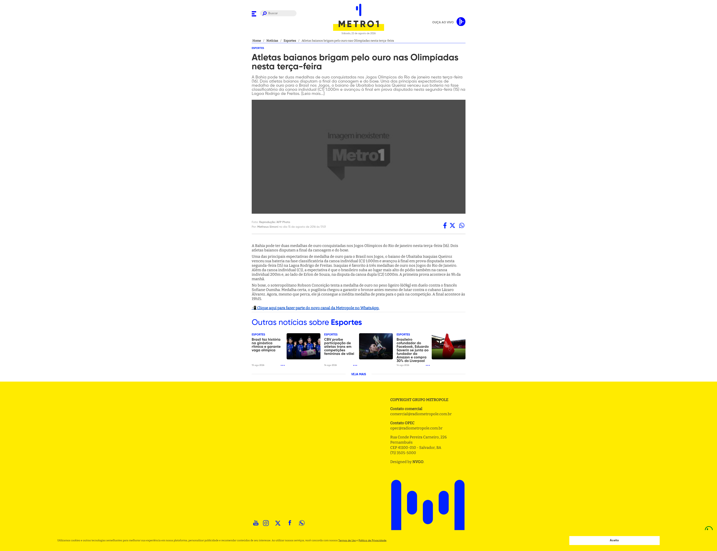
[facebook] (445, 225)
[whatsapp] (461, 225)
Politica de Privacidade (372, 540)
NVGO (417, 461)
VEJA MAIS (358, 374)
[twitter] (452, 225)
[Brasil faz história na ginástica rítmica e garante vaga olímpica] (303, 346)
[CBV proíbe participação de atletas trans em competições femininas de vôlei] (376, 346)
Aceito (614, 540)
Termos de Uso (347, 540)
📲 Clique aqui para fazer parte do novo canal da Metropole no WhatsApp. (315, 308)
